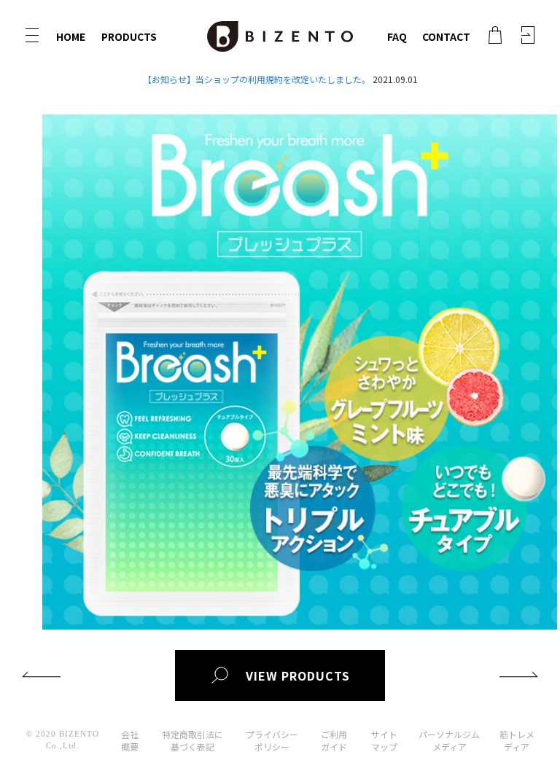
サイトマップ (384, 740)
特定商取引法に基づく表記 (192, 740)
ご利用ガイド (334, 740)
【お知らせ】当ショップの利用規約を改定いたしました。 (256, 79)
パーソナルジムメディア (449, 740)
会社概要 (130, 740)
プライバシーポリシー (272, 740)
